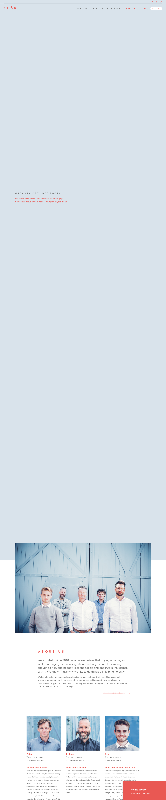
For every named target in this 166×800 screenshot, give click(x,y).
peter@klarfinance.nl (36, 760)
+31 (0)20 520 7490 (35, 757)
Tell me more (135, 793)
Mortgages (82, 9)
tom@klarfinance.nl (114, 760)
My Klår (156, 9)
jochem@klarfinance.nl (76, 760)
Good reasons (111, 9)
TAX (95, 9)
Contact (130, 9)
